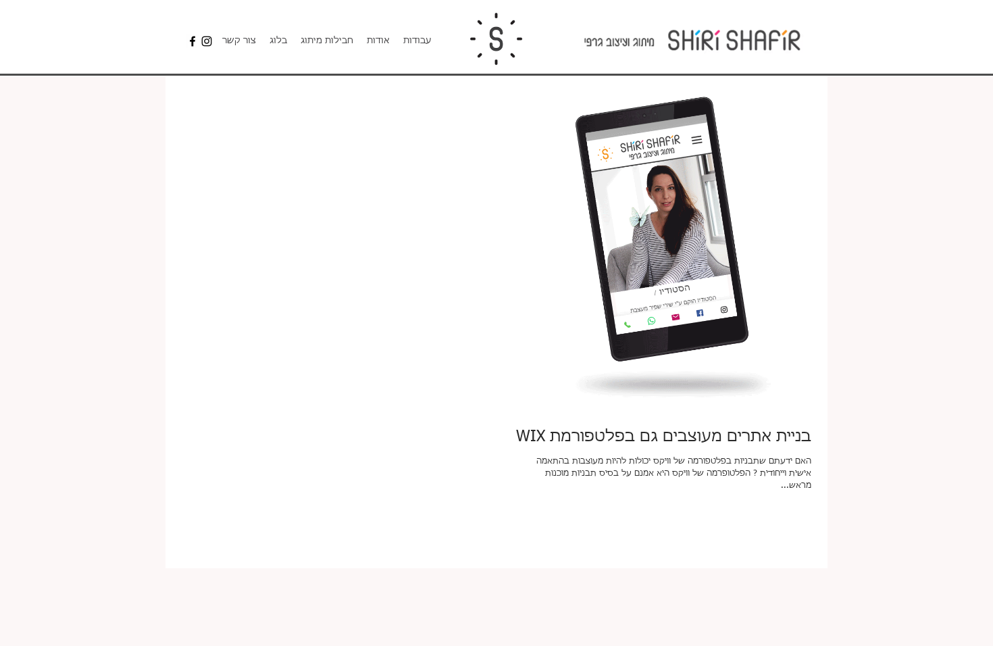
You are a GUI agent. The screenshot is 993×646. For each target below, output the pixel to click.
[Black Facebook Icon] (192, 41)
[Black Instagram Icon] (206, 41)
